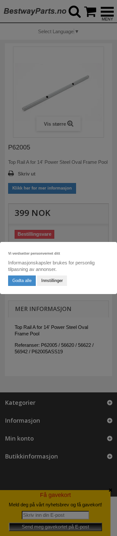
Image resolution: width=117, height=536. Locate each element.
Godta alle (22, 280)
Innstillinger (52, 280)
